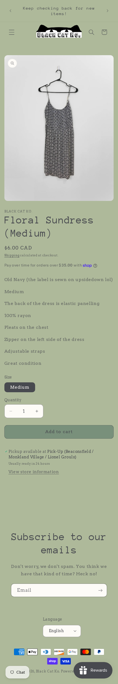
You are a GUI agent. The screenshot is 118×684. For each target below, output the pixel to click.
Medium (19, 387)
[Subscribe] (100, 590)
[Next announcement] (108, 11)
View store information (34, 471)
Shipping (11, 255)
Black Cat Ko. (48, 671)
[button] (11, 32)
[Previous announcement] (10, 11)
